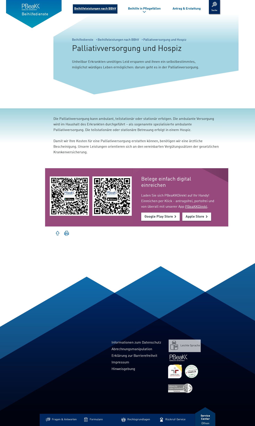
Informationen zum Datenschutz (136, 342)
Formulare (96, 419)
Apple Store (195, 216)
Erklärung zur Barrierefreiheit (134, 356)
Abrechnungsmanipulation (132, 349)
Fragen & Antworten (64, 419)
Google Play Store (158, 216)
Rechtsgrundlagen (138, 419)
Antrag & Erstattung (187, 8)
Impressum (120, 362)
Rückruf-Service (175, 419)
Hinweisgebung (123, 369)
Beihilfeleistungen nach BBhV (95, 8)
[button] (66, 233)
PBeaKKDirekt (196, 207)
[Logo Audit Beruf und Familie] (175, 371)
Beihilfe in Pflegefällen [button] (144, 8)
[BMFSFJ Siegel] (191, 371)
